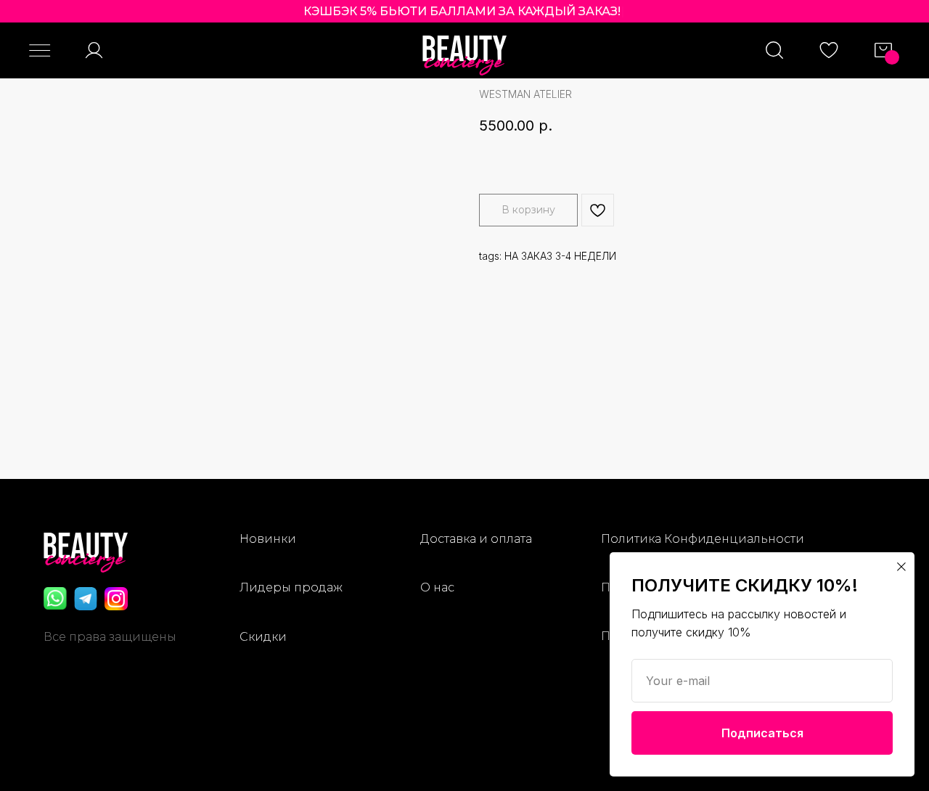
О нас (437, 587)
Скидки (263, 637)
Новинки (268, 539)
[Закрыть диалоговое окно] (901, 566)
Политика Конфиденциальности (702, 539)
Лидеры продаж (291, 587)
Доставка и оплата (476, 539)
